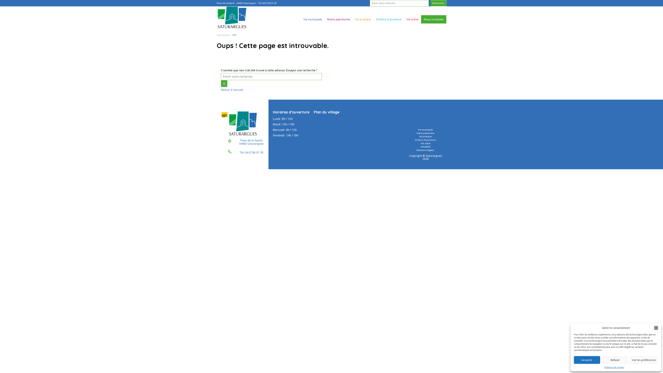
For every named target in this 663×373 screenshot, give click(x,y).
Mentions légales (425, 150)
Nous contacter (434, 19)
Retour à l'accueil (232, 90)
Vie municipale (312, 19)
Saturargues (223, 34)
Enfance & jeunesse (388, 19)
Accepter (587, 360)
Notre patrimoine (338, 19)
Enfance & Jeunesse (425, 139)
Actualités (426, 146)
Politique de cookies (614, 367)
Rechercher (438, 3)
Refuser (615, 360)
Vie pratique (363, 19)
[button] (656, 328)
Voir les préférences (644, 360)
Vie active (412, 19)
